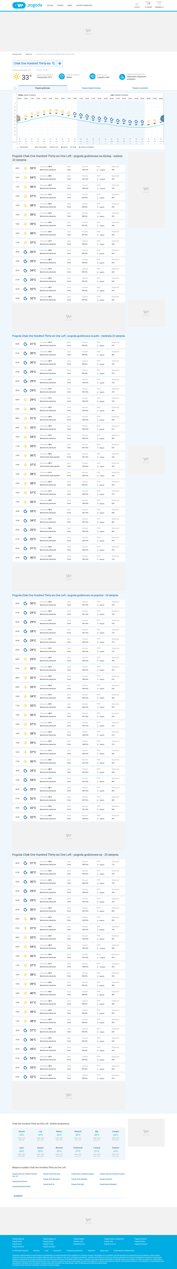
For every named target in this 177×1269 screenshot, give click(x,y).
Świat (69, 5)
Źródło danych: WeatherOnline (124, 1251)
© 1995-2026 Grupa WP (20, 1251)
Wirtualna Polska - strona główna (19, 5)
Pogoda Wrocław (18, 1247)
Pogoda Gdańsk (78, 1239)
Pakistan (29, 54)
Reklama (36, 1251)
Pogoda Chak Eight (77, 1184)
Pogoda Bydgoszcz (49, 1239)
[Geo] (60, 63)
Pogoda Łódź (108, 1241)
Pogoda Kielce (17, 1241)
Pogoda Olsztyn (140, 1241)
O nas (46, 1251)
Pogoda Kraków (48, 1241)
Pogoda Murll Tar (48, 1184)
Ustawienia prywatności (75, 1251)
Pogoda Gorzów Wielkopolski (114, 1239)
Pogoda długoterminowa (91, 88)
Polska (50, 5)
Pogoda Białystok (18, 1239)
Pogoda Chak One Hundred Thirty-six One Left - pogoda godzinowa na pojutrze (58, 595)
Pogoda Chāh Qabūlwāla (51, 1179)
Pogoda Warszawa (141, 1244)
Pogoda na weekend (140, 88)
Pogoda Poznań (48, 1244)
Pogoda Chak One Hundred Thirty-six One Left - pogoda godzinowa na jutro (55, 335)
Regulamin (91, 1251)
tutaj (57, 1265)
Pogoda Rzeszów (79, 1244)
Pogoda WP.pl (17, 54)
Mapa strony (104, 1251)
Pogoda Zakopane (49, 1247)
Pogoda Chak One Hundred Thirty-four (112, 1174)
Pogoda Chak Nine (106, 1179)
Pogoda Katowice (141, 1239)
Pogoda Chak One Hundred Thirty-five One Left (24, 1175)
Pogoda (35, 5)
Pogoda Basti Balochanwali (21, 1186)
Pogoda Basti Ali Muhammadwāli (82, 1174)
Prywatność (57, 1251)
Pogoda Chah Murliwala (79, 1179)
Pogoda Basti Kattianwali (108, 1184)
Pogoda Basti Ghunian (19, 1181)
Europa (60, 5)
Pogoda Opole (17, 1244)
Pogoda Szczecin (110, 1244)
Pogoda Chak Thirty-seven (51, 1174)
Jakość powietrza (84, 5)
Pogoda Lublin (78, 1241)
